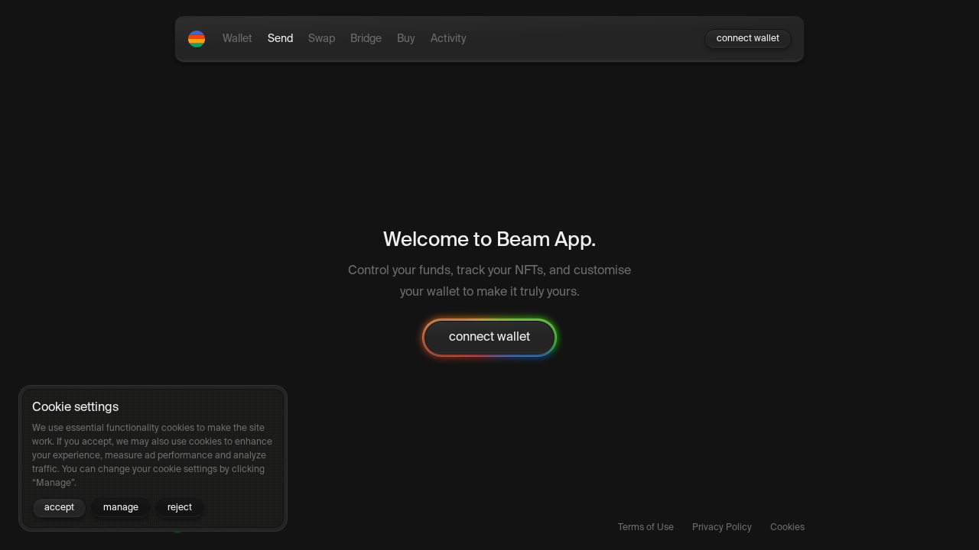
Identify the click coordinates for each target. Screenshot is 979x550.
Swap (321, 39)
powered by (204, 528)
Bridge (366, 39)
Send (280, 39)
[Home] (196, 39)
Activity (449, 39)
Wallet (237, 39)
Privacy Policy (722, 527)
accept (59, 508)
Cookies (787, 527)
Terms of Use (646, 527)
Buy (406, 39)
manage (120, 508)
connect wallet (748, 39)
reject (180, 508)
